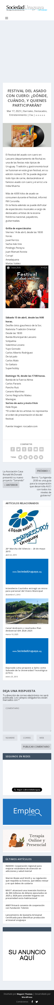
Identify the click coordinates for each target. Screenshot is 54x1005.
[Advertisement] (27, 49)
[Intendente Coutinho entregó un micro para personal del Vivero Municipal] (27, 571)
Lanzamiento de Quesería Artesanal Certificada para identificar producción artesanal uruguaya (25, 917)
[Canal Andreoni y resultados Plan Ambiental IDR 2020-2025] (27, 611)
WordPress (27, 997)
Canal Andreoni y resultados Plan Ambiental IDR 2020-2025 (23, 629)
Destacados (40, 111)
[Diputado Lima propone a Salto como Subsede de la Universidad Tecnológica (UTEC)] (27, 651)
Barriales (28, 111)
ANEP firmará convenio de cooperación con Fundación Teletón (25, 906)
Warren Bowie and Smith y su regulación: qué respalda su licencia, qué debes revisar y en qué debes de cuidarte (27, 881)
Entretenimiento (18, 115)
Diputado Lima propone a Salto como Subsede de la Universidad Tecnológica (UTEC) (26, 670)
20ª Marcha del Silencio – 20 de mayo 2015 (25, 550)
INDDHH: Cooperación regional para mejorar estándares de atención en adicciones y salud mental (24, 868)
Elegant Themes (24, 994)
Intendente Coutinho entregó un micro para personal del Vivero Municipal (27, 589)
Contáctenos (22, 1001)
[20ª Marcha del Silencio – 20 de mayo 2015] (27, 527)
